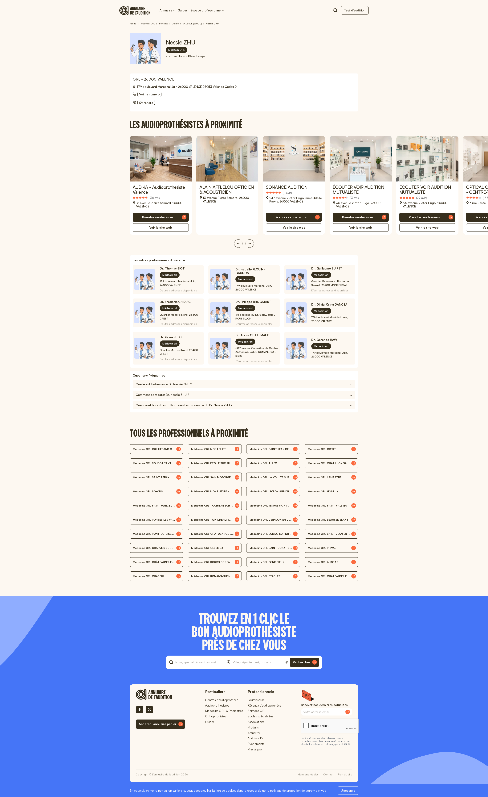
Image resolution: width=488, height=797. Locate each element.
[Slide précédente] (238, 243)
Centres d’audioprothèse (221, 700)
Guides (183, 10)
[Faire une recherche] (335, 10)
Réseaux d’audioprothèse (264, 705)
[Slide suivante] (250, 243)
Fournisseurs (256, 700)
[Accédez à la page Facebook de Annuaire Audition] (139, 709)
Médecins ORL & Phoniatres (224, 711)
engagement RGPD (339, 744)
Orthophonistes (215, 716)
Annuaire (166, 10)
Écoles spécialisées (260, 716)
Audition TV (255, 738)
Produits (253, 727)
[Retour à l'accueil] (160, 694)
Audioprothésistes (217, 705)
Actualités (254, 733)
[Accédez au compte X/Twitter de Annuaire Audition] (149, 709)
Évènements (256, 744)
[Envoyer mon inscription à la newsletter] (347, 712)
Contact (328, 774)
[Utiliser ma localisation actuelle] (286, 662)
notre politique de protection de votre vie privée (294, 790)
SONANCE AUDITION (286, 187)
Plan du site (345, 774)
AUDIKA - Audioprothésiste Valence (159, 189)
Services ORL (257, 711)
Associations (256, 722)
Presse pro (255, 749)
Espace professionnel (206, 10)
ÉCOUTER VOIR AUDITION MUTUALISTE (358, 189)
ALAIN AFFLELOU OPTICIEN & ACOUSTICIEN (226, 189)
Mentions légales (308, 774)
